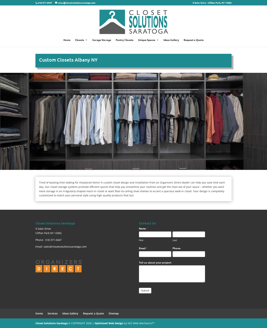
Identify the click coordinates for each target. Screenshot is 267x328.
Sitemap (114, 313)
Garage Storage (101, 40)
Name (143, 228)
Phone (177, 248)
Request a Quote (194, 40)
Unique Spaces (146, 40)
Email (143, 248)
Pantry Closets (125, 40)
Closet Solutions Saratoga (51, 323)
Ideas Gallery (171, 40)
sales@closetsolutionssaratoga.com (65, 246)
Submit (145, 290)
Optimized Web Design (109, 323)
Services (53, 313)
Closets (79, 40)
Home (66, 40)
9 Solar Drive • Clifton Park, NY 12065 (212, 3)
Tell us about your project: (155, 262)
